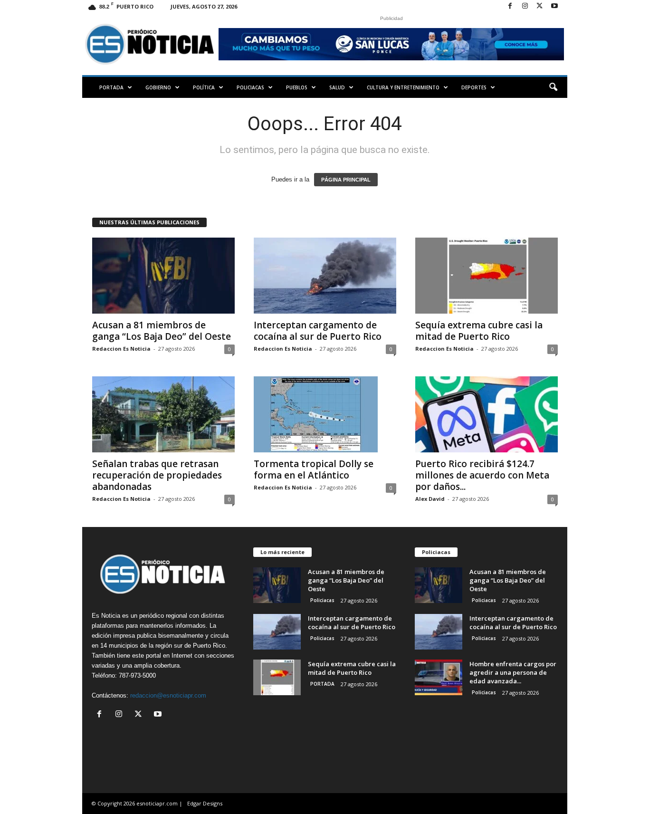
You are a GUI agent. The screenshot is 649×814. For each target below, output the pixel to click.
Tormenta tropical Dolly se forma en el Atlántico (313, 469)
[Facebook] (510, 6)
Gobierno (158, 87)
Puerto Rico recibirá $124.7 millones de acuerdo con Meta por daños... (482, 475)
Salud (337, 87)
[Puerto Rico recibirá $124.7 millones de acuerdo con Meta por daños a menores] (486, 414)
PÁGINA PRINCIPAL (346, 179)
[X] (539, 6)
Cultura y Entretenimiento (403, 87)
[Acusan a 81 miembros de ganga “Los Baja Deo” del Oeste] (163, 276)
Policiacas (250, 87)
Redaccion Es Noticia (121, 348)
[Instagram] (525, 6)
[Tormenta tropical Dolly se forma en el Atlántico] (325, 414)
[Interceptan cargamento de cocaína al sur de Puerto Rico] (325, 276)
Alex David (430, 498)
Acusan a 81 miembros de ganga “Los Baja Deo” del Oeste (161, 331)
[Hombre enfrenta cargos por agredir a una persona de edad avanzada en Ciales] (438, 677)
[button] (553, 87)
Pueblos (296, 87)
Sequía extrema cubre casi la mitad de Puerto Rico (479, 331)
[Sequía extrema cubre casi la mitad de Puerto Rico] (486, 276)
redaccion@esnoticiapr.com (168, 695)
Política (204, 87)
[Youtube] (554, 6)
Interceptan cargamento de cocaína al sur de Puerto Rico (318, 331)
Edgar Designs (204, 803)
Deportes (474, 87)
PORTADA (111, 87)
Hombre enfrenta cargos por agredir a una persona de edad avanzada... (512, 672)
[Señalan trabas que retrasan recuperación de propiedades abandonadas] (163, 414)
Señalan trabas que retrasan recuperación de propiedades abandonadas (157, 475)
